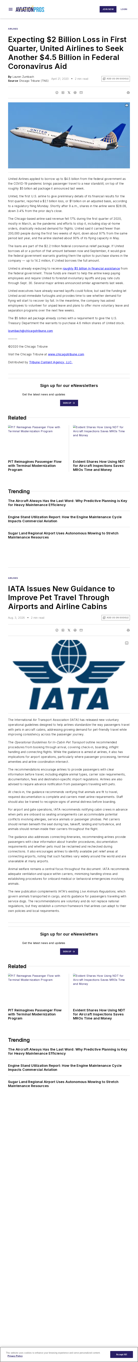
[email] (81, 92)
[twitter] (69, 92)
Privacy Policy (15, 1356)
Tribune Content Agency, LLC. (51, 362)
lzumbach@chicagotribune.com (30, 331)
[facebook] (57, 92)
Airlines (13, 29)
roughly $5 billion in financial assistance (91, 268)
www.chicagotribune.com (66, 354)
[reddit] (75, 92)
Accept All (121, 1354)
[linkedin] (63, 92)
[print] (128, 92)
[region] (69, 1354)
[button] (10, 9)
